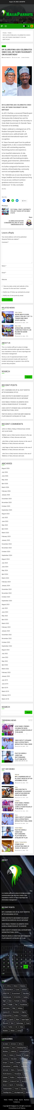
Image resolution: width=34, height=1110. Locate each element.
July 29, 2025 (16, 57)
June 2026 (5, 476)
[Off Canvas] (2, 26)
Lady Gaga (5, 447)
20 (17, 963)
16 (30, 959)
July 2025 (5, 517)
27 (17, 966)
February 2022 (6, 672)
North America (7, 1073)
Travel (28, 1023)
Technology (19, 1023)
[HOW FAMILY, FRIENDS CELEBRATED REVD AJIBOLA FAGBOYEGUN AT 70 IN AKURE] (8, 805)
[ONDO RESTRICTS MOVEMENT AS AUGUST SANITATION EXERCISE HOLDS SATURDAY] (8, 792)
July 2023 (5, 608)
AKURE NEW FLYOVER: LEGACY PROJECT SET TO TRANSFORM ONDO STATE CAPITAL (23, 317)
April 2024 (5, 574)
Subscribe (32, 26)
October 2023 (6, 597)
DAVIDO (24, 989)
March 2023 (5, 623)
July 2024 (5, 563)
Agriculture (6, 1047)
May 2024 (5, 570)
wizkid (19, 1030)
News (16, 325)
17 (4, 963)
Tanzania (5, 1023)
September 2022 (7, 646)
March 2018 (5, 699)
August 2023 (6, 604)
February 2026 (6, 491)
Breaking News (22, 1047)
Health (10, 1004)
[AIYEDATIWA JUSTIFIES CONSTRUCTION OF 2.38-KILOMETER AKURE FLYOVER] (8, 331)
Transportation (23, 842)
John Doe (5, 453)
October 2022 (6, 642)
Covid (17, 989)
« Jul (3, 973)
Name (4, 266)
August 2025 (6, 514)
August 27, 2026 (20, 850)
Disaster (18, 1055)
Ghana (24, 1001)
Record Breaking (22, 1077)
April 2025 (5, 529)
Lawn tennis (6, 1008)
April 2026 (5, 483)
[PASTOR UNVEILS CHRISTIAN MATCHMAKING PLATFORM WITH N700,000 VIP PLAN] (8, 743)
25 (8, 966)
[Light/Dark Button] (25, 26)
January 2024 (6, 585)
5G (4, 986)
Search (6, 371)
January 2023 (6, 631)
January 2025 (6, 540)
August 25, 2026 (20, 322)
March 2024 (5, 578)
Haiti (4, 1004)
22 (26, 963)
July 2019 (5, 680)
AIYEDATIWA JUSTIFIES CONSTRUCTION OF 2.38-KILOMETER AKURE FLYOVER (23, 331)
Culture (11, 1055)
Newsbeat (16, 1012)
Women (28, 1092)
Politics (16, 1015)
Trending (23, 1088)
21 (21, 963)
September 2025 (7, 510)
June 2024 (5, 567)
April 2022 (5, 665)
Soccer (5, 1019)
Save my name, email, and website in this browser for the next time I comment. (16, 287)
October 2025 (6, 506)
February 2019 (6, 695)
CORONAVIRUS (8, 989)
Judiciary (15, 1066)
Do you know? (16, 993)
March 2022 (5, 669)
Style (17, 1019)
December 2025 (7, 498)
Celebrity (17, 800)
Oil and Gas (17, 1073)
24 (4, 966)
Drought (26, 1055)
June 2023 (5, 612)
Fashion (25, 997)
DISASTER (6, 993)
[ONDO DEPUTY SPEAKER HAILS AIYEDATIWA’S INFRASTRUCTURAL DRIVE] (8, 730)
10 (4, 959)
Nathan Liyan (6, 435)
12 (12, 959)
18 (8, 963)
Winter (13, 1030)
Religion (20, 827)
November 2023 (7, 593)
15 (26, 959)
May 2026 (5, 480)
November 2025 (7, 502)
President (24, 1015)
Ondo (3, 46)
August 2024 (6, 559)
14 (21, 959)
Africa (9, 986)
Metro (13, 1070)
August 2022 (6, 650)
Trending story (7, 1092)
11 (8, 959)
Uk (16, 1027)
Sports (11, 1019)
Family (16, 827)
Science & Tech (14, 1081)
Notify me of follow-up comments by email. (16, 292)
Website (4, 279)
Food (10, 1001)
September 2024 (7, 555)
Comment (5, 242)
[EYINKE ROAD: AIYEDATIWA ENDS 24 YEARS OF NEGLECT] (8, 846)
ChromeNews (13, 1108)
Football (16, 1001)
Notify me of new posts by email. (13, 295)
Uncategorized (18, 1092)
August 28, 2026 (20, 732)
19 (12, 963)
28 (21, 966)
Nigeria (23, 1012)
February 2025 (6, 536)
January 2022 (6, 676)
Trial (4, 1027)
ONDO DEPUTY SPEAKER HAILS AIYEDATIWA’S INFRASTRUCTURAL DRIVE (23, 729)
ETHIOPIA (17, 997)
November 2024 (7, 548)
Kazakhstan (23, 1004)
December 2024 (7, 544)
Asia (13, 1047)
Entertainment (7, 997)
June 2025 (5, 521)
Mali (13, 1008)
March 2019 (5, 691)
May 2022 (5, 661)
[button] (6, 26)
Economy (5, 1059)
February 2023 (6, 627)
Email (4, 272)
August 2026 (6, 468)
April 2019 (5, 687)
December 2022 (7, 634)
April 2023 (5, 619)
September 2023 (7, 601)
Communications (24, 1051)
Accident (5, 1044)
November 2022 (7, 638)
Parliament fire (7, 1015)
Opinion (20, 312)
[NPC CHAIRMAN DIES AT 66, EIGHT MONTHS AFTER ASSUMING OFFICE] (8, 757)
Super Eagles (25, 1019)
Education (26, 993)
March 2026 (5, 487)
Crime (4, 1055)
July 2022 (5, 653)
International (6, 1066)
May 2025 (5, 525)
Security (24, 1081)
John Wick (5, 441)
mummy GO (6, 1012)
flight (4, 1001)
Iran (16, 1004)
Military (20, 1008)
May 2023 (5, 616)
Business (23, 986)
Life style (5, 1070)
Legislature (24, 1066)
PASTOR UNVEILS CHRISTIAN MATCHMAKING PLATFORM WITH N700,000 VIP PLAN (21, 743)
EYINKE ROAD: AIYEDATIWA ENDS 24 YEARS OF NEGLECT (22, 846)
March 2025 (5, 532)
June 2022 (5, 657)
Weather (5, 1030)
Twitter (10, 1027)
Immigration (26, 1062)
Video (21, 1027)
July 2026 (5, 472)
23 (30, 963)
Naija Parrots (7, 57)
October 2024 (6, 551)
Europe (5, 1062)
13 (17, 959)
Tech (12, 1023)
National (17, 774)
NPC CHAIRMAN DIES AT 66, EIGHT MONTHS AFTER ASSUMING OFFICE (23, 756)
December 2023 (7, 589)
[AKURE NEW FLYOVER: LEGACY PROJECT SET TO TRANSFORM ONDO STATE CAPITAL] (8, 317)
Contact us (16, 1102)
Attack (16, 986)
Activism (13, 1044)
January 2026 (6, 495)
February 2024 (6, 582)
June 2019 (5, 684)
